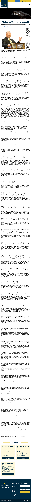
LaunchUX (29, 500)
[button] (29, 5)
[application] (15, 24)
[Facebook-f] (21, 1)
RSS (7, 26)
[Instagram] (24, 1)
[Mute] (26, 24)
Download (11, 25)
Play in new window (7, 25)
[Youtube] (25, 1)
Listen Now (8, 458)
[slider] (28, 24)
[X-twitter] (22, 1)
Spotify (5, 26)
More (9, 26)
